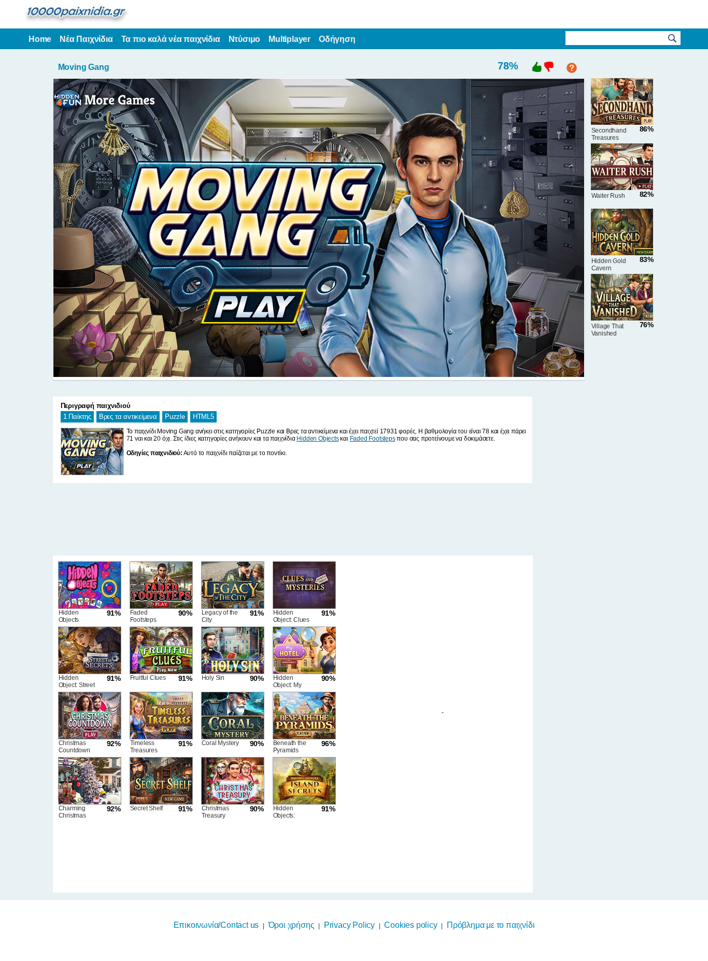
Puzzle (175, 416)
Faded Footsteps (372, 438)
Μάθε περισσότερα (347, 954)
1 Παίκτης (77, 416)
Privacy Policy (349, 925)
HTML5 (203, 416)
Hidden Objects (317, 438)
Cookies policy (410, 925)
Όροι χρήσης (291, 925)
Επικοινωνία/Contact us (216, 925)
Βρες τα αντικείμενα (128, 416)
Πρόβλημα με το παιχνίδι (490, 925)
